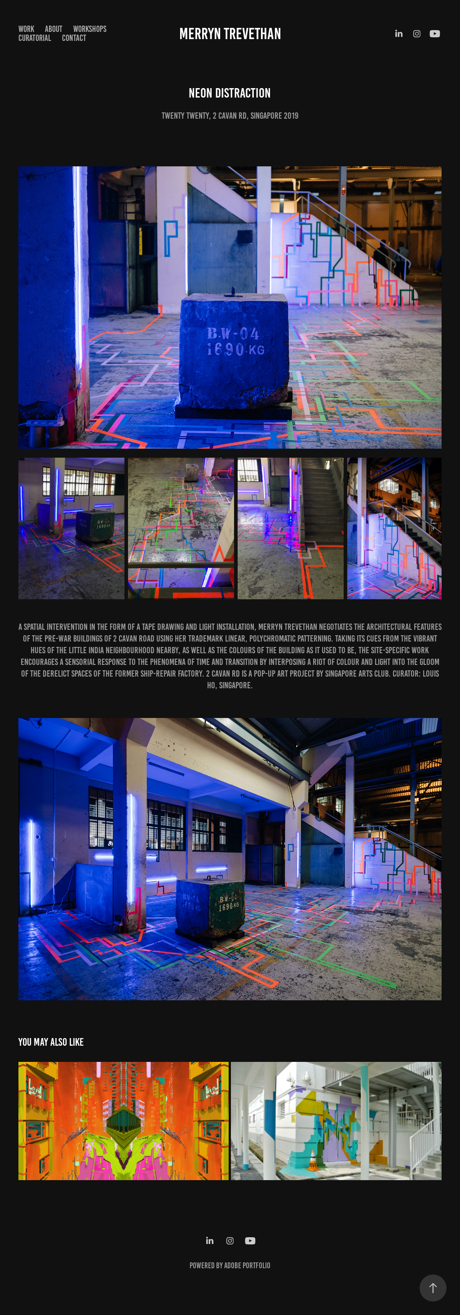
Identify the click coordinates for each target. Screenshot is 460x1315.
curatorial (34, 38)
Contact (74, 38)
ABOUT (53, 29)
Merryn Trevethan (230, 33)
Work (26, 29)
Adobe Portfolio (247, 1265)
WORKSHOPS (89, 29)
